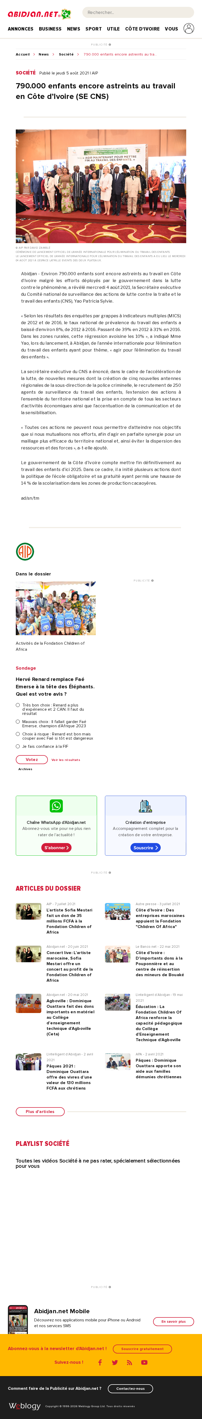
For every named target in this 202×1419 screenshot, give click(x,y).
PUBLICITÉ (100, 44)
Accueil (23, 54)
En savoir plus (173, 1321)
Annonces (21, 29)
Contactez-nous (130, 1388)
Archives (25, 769)
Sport (93, 29)
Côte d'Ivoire (142, 29)
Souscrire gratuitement (142, 1349)
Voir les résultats (66, 760)
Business (50, 29)
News (73, 29)
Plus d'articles (40, 1111)
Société (66, 54)
